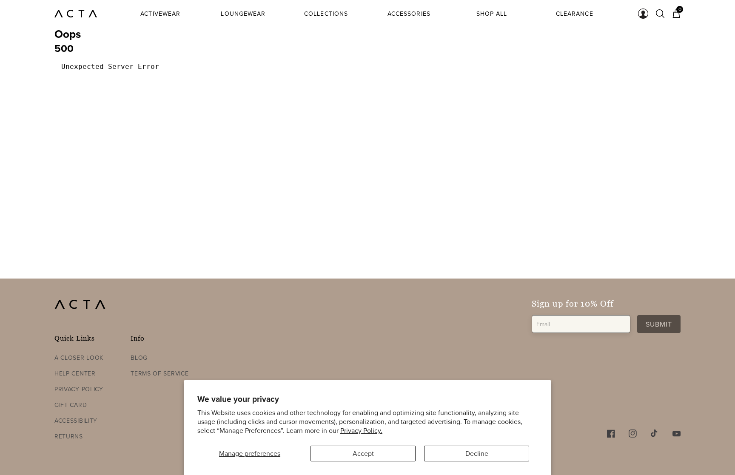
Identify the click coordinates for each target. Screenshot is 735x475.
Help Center (75, 373)
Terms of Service (159, 373)
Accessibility (75, 420)
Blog (139, 357)
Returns (68, 436)
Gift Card (70, 405)
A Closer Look (78, 357)
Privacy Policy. (361, 430)
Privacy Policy (78, 389)
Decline (476, 453)
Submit (659, 324)
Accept (363, 453)
